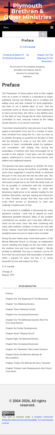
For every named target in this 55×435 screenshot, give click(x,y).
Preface (9, 293)
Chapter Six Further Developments (21, 328)
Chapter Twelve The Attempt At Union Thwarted (28, 363)
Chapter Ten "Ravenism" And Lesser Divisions (27, 349)
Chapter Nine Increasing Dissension (22, 344)
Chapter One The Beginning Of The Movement (45, 58)
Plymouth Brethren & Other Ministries (27, 11)
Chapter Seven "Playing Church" (20, 333)
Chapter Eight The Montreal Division (22, 339)
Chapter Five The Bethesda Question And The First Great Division (27, 321)
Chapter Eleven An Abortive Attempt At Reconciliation (24, 356)
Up (27, 55)
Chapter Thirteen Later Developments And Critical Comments (28, 370)
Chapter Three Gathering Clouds (20, 309)
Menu (6, 27)
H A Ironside (29, 47)
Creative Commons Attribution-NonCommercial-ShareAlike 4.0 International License (27, 420)
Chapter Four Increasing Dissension (22, 314)
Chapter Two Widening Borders (20, 304)
